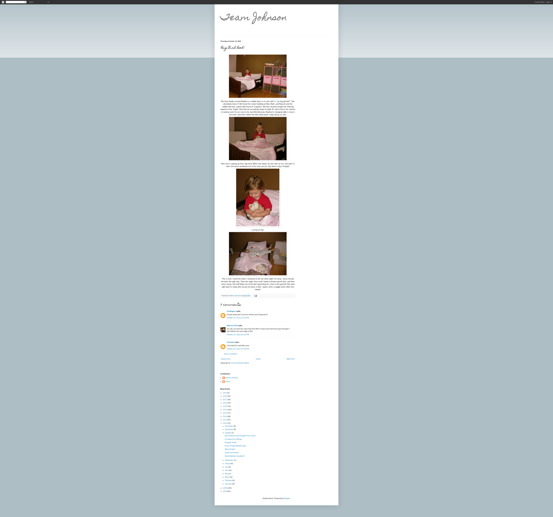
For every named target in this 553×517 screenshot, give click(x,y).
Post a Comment (230, 354)
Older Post (290, 359)
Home (258, 359)
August (228, 464)
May (227, 474)
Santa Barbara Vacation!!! (235, 456)
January (228, 484)
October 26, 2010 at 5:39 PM (238, 349)
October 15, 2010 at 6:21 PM (238, 335)
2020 (225, 393)
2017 (225, 400)
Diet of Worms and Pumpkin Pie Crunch (240, 436)
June (227, 470)
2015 (225, 406)
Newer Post (225, 359)
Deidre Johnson (231, 378)
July (227, 467)
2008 (225, 491)
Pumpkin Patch (230, 443)
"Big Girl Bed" (230, 449)
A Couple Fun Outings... (234, 439)
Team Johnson (253, 18)
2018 (225, 396)
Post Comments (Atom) (240, 363)
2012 (225, 416)
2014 (225, 410)
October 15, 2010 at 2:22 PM (238, 318)
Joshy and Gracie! (232, 453)
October (228, 433)
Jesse (227, 381)
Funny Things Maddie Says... (236, 446)
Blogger (287, 498)
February (228, 480)
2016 (225, 403)
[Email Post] (255, 295)
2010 (225, 423)
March (227, 477)
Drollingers (231, 311)
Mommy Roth (232, 326)
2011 (225, 420)
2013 (225, 413)
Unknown (230, 342)
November (229, 429)
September (229, 460)
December (229, 426)
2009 (225, 488)
